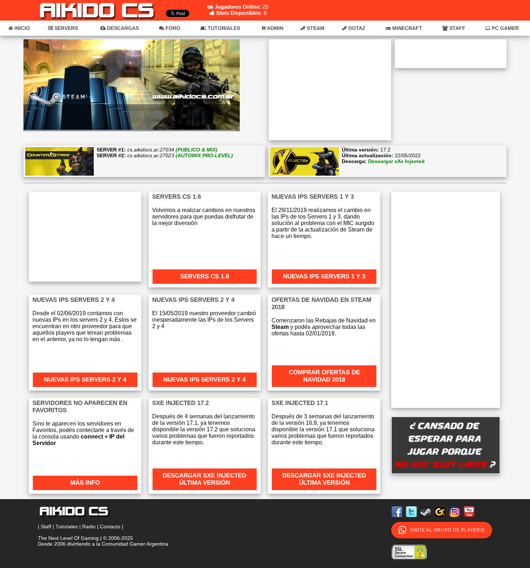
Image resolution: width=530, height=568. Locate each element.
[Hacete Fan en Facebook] (397, 519)
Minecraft (406, 28)
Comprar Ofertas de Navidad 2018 (324, 376)
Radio (89, 526)
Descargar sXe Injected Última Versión (204, 479)
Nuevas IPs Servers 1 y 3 (312, 196)
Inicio (21, 28)
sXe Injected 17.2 (180, 403)
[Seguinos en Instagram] (455, 519)
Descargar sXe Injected (396, 161)
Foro (172, 28)
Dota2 (356, 28)
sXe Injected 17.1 (299, 403)
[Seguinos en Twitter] (412, 519)
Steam (314, 28)
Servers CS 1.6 (204, 276)
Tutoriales (223, 28)
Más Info (85, 482)
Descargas (122, 28)
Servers (65, 28)
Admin (274, 28)
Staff (456, 28)
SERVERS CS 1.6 (176, 196)
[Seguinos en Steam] (426, 519)
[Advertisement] (330, 89)
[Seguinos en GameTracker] (440, 519)
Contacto (110, 526)
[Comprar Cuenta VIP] (445, 445)
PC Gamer (504, 28)
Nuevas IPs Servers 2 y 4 (73, 299)
